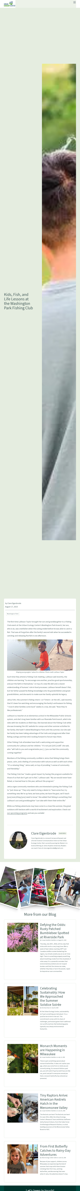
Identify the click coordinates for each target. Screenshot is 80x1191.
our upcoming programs (17, 813)
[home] (9, 4)
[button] (74, 2)
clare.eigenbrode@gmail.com (53, 848)
